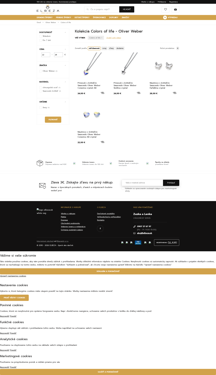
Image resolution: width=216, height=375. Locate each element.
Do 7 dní (47, 40)
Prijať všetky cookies (14, 297)
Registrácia (173, 2)
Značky (125, 17)
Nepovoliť (4, 316)
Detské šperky (82, 17)
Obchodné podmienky (70, 223)
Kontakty (100, 220)
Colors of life (95, 37)
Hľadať (127, 9)
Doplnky (113, 17)
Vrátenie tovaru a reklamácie (73, 226)
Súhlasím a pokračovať (108, 271)
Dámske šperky (44, 17)
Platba (63, 217)
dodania (119, 48)
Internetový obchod (45, 241)
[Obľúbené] (165, 9)
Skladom (46, 36)
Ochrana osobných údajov (142, 191)
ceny (104, 48)
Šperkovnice (99, 17)
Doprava (64, 220)
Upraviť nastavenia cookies (13, 276)
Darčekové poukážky (106, 213)
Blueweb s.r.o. (63, 241)
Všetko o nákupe (147, 2)
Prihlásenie (162, 2)
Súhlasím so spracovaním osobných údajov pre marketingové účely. (151, 189)
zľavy (111, 48)
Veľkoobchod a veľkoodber (109, 217)
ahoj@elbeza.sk (144, 233)
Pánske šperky (63, 17)
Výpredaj (171, 17)
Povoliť (13, 316)
